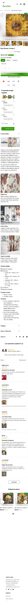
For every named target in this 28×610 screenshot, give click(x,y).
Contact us (8, 596)
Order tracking (9, 598)
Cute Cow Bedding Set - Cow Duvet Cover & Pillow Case (14, 406)
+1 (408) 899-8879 (10, 585)
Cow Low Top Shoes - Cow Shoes (9, 429)
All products (7, 10)
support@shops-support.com (13, 586)
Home (1, 10)
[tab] (13, 513)
